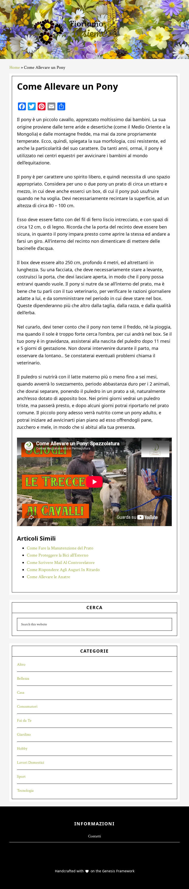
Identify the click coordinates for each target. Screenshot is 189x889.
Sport (21, 776)
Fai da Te (24, 720)
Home (14, 67)
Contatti (94, 836)
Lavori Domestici (30, 762)
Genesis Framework (117, 871)
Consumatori (27, 706)
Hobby (22, 748)
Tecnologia (25, 790)
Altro (21, 664)
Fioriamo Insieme (94, 29)
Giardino (24, 734)
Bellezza (23, 678)
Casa (20, 692)
